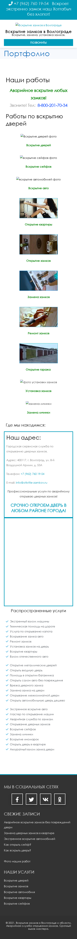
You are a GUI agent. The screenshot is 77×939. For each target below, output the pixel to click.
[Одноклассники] (59, 799)
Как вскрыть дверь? (17, 850)
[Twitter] (31, 799)
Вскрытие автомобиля (19, 892)
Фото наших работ (17, 861)
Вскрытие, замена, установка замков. (38, 34)
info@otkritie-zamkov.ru (31, 482)
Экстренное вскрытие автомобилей (29, 838)
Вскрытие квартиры (17, 897)
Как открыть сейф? (17, 844)
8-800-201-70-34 (52, 105)
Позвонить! (38, 42)
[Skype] (45, 799)
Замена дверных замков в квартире (29, 833)
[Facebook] (17, 799)
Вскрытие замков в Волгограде (38, 31)
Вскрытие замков (16, 886)
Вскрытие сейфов (17, 903)
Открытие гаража (38, 369)
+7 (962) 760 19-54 (31, 3)
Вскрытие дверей (16, 880)
